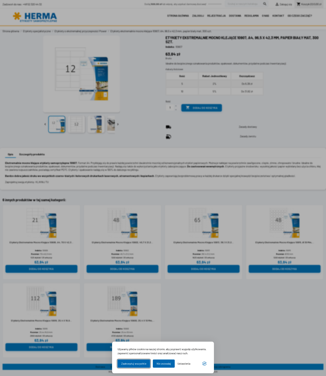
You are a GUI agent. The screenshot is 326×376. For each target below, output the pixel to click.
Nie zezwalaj (164, 363)
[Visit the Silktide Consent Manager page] (204, 364)
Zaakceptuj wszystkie (133, 363)
